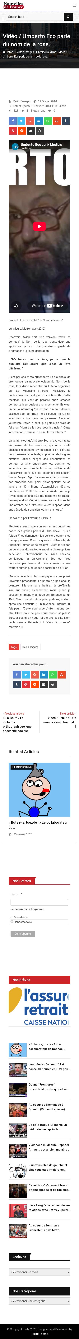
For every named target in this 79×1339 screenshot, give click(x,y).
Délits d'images (25, 51)
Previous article (14, 713)
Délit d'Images (30, 647)
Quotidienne (21, 917)
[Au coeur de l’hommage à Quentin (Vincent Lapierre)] (18, 1110)
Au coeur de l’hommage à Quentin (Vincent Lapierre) (47, 1107)
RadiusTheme (39, 1334)
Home (9, 51)
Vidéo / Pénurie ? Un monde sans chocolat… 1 (59, 722)
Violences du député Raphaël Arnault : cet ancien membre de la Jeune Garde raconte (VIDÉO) (49, 1147)
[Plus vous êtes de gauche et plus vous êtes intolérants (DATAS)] (18, 1171)
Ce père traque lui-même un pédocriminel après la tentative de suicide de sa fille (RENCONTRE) (49, 1127)
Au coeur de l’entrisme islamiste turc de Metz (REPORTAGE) (44, 1228)
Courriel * (16, 894)
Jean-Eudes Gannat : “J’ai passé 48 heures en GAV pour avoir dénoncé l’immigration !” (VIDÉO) (49, 1067)
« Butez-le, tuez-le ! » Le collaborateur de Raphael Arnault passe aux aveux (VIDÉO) (46, 1047)
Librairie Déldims (46, 51)
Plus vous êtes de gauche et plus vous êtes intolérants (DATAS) (48, 1167)
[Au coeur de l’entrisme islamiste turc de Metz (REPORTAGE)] (18, 1231)
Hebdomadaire (22, 921)
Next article (67, 713)
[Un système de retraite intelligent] (38, 1006)
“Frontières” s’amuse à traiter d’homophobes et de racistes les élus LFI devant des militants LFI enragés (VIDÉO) (49, 1188)
